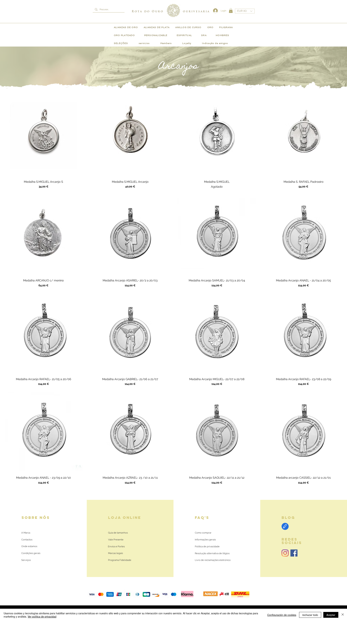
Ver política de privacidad (42, 616)
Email (306, 297)
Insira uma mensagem (272, 314)
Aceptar (330, 615)
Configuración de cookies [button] (281, 615)
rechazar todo (310, 615)
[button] (339, 278)
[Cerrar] (342, 615)
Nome (263, 297)
